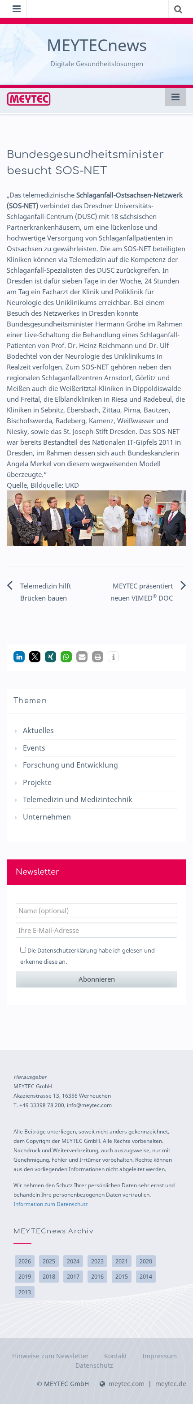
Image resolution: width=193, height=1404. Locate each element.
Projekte (37, 782)
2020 (146, 1261)
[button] (19, 656)
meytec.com (127, 1383)
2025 (49, 1261)
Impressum (159, 1356)
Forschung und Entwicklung (70, 765)
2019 (24, 1276)
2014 (146, 1276)
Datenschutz (94, 1365)
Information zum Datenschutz (50, 1203)
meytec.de (170, 1383)
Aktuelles (38, 730)
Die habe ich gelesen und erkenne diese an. (87, 956)
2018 (49, 1276)
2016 (97, 1276)
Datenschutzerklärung (67, 950)
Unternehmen (47, 817)
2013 (24, 1292)
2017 (73, 1276)
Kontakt (115, 1356)
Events (34, 748)
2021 (121, 1261)
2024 (73, 1261)
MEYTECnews (97, 45)
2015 (121, 1276)
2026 (24, 1261)
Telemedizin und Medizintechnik (77, 799)
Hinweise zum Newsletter (50, 1356)
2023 (97, 1261)
